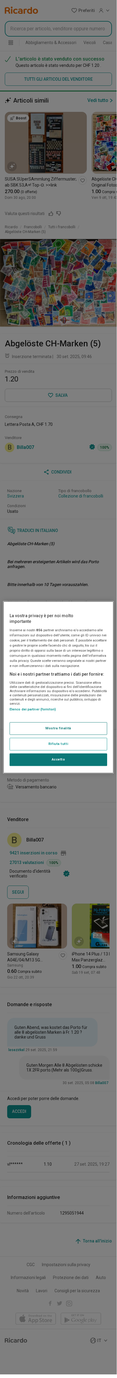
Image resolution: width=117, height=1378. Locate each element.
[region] (58, 687)
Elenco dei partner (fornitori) (33, 709)
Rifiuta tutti (58, 744)
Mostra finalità (58, 728)
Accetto (58, 759)
